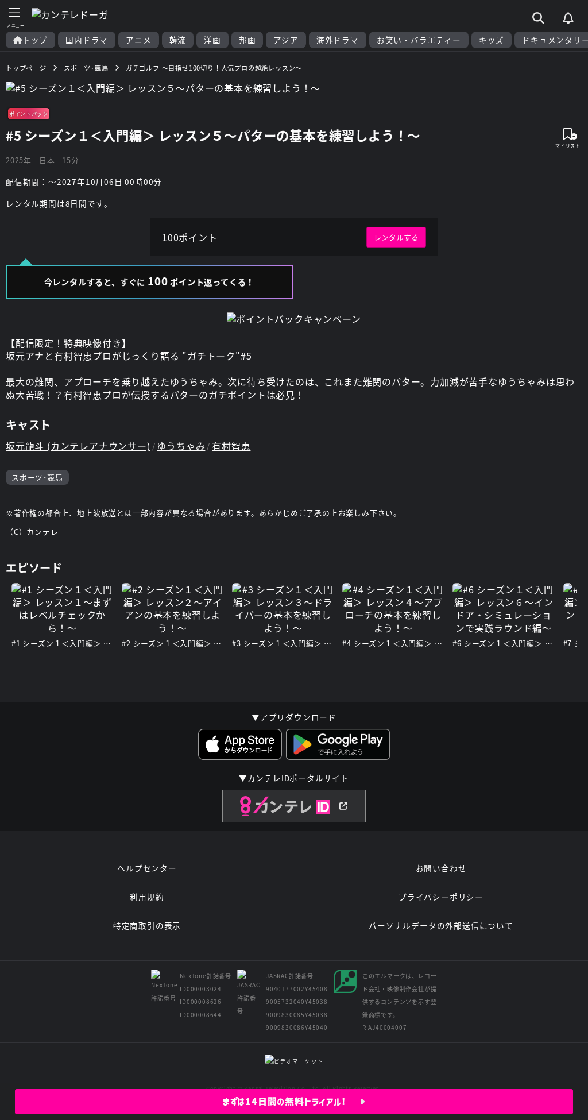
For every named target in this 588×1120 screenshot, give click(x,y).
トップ (35, 39)
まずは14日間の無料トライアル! (291, 1101)
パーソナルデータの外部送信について (441, 925)
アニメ (138, 39)
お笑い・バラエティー (419, 39)
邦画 (247, 39)
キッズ (491, 39)
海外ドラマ (337, 39)
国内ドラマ (86, 39)
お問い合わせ (441, 868)
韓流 (178, 39)
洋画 (212, 39)
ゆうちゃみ (181, 445)
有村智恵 (231, 445)
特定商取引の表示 (147, 925)
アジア (285, 39)
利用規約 (147, 896)
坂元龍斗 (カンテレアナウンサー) (78, 445)
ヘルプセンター (147, 868)
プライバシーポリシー (441, 896)
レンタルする (396, 236)
